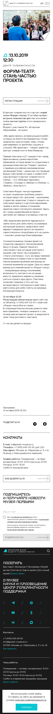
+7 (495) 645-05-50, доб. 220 (29, 447)
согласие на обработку (21, 517)
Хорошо (26, 707)
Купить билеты (10, 682)
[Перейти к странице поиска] (48, 550)
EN (42, 3)
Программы (33, 566)
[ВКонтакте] (13, 622)
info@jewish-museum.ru (15, 641)
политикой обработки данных (20, 530)
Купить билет (18, 573)
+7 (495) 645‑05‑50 (13, 638)
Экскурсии (20, 566)
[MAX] (31, 622)
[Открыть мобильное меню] (47, 3)
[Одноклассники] (45, 424)
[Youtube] (13, 612)
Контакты (16, 570)
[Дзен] (31, 602)
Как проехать (10, 648)
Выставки (8, 566)
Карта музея (29, 570)
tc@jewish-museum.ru (22, 444)
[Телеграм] (35, 424)
